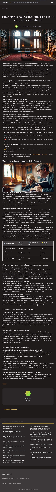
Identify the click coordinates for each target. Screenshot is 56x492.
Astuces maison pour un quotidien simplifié (41, 444)
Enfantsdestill (7, 474)
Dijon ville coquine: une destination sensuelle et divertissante (12, 432)
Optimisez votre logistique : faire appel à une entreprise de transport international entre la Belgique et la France (40, 434)
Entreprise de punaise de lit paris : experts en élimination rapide (14, 437)
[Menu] (52, 2)
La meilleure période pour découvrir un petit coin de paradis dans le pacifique (13, 461)
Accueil (3, 8)
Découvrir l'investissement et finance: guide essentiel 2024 (14, 451)
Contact (19, 483)
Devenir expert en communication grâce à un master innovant (14, 456)
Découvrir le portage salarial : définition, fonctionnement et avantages (40, 457)
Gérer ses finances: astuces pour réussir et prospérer (41, 453)
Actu (7, 8)
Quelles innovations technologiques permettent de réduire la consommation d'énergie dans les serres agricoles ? (40, 428)
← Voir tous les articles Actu (9, 409)
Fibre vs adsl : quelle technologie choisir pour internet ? (13, 441)
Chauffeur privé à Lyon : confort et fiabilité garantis (41, 448)
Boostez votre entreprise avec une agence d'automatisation (13, 427)
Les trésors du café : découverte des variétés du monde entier (14, 446)
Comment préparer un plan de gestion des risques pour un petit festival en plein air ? (41, 440)
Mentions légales (12, 483)
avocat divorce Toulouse (40, 154)
